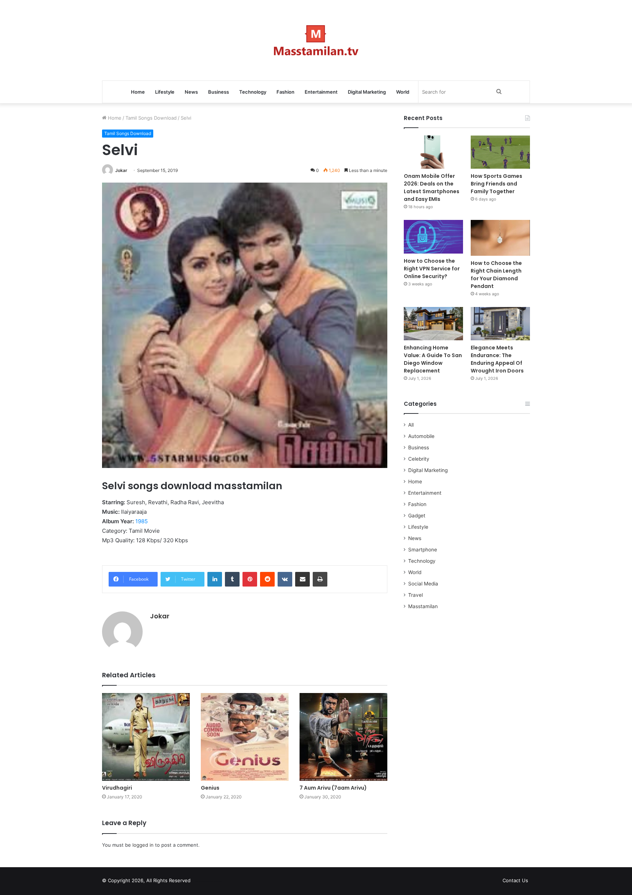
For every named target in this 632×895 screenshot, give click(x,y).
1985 (141, 521)
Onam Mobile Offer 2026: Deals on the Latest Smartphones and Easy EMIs (431, 187)
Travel (415, 595)
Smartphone (422, 550)
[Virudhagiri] (146, 737)
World (402, 92)
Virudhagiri (117, 787)
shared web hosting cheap (214, 882)
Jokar (121, 170)
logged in (143, 845)
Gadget (416, 515)
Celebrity (418, 459)
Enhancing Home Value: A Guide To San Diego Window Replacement (433, 359)
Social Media (423, 584)
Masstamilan (423, 606)
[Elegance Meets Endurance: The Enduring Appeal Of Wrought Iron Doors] (500, 323)
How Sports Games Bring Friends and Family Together (496, 183)
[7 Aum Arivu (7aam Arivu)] (343, 737)
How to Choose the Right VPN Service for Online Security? (432, 268)
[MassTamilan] (316, 40)
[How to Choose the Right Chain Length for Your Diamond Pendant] (500, 237)
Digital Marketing (367, 92)
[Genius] (245, 737)
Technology (252, 92)
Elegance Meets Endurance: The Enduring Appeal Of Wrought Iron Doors (497, 359)
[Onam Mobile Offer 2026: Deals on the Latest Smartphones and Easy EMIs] (433, 152)
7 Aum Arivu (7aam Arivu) (333, 787)
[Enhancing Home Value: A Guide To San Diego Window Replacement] (433, 323)
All (411, 425)
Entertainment (321, 92)
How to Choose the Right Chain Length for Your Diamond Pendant (496, 274)
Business (218, 92)
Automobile (421, 436)
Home (138, 92)
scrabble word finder (201, 882)
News (191, 92)
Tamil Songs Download (151, 118)
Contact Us (515, 880)
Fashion (285, 92)
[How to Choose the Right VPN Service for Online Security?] (433, 236)
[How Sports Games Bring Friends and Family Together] (500, 152)
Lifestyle (164, 92)
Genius (210, 787)
